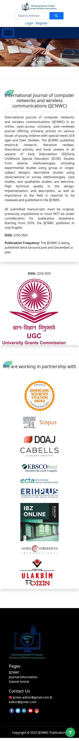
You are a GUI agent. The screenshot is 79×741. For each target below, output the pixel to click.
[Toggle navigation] (8, 33)
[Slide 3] (46, 61)
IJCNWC (14, 672)
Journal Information (23, 677)
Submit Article (19, 682)
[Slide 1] (32, 61)
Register (42, 23)
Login (29, 23)
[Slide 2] (39, 61)
